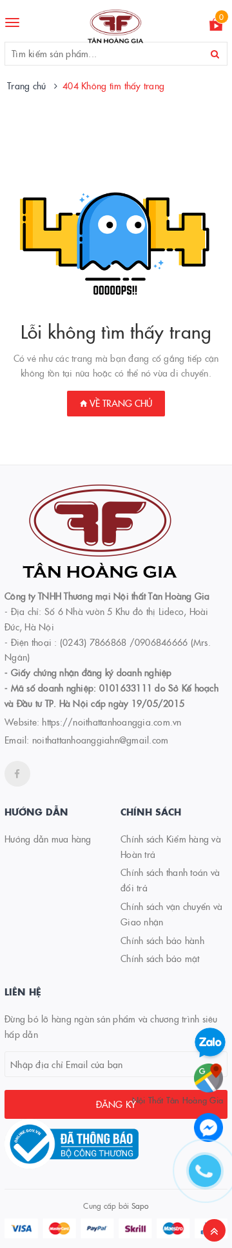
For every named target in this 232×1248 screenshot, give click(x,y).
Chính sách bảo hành (162, 940)
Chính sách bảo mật (160, 958)
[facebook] (17, 774)
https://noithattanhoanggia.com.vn (111, 721)
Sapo (140, 1205)
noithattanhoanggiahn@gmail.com (100, 739)
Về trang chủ (119, 403)
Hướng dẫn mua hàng (48, 838)
